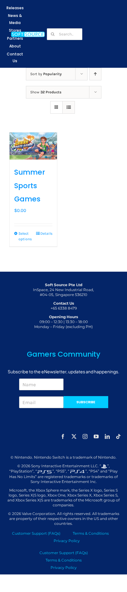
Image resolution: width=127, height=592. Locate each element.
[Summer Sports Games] (33, 146)
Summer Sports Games (29, 185)
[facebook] (62, 436)
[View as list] (69, 107)
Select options (25, 236)
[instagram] (85, 436)
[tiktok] (118, 436)
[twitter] (74, 436)
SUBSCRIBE (85, 401)
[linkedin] (107, 436)
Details (46, 233)
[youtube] (96, 436)
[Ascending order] (95, 74)
